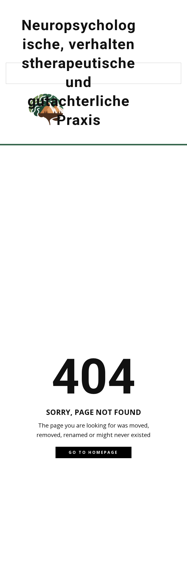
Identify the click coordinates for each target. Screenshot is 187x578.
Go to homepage (93, 452)
